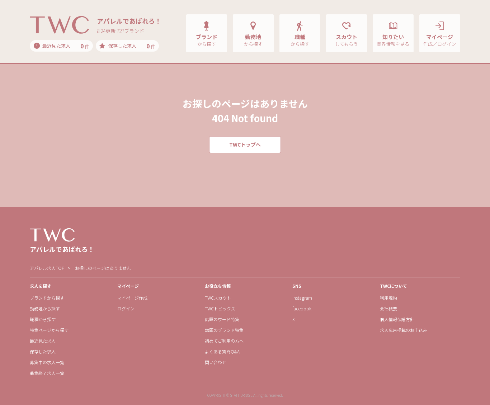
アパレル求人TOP (47, 268)
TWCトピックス (220, 308)
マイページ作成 (132, 298)
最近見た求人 (43, 341)
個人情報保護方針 (397, 319)
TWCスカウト (218, 298)
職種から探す (43, 319)
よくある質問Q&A (222, 351)
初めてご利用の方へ (224, 341)
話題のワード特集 (222, 319)
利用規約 (388, 298)
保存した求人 (43, 351)
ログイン (126, 308)
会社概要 (388, 308)
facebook (301, 308)
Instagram (302, 298)
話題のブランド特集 (224, 330)
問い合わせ (215, 362)
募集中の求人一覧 (47, 362)
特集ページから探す (49, 330)
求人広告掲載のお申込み (403, 330)
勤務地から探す (45, 308)
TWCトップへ (245, 144)
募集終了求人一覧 (47, 373)
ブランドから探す (47, 298)
